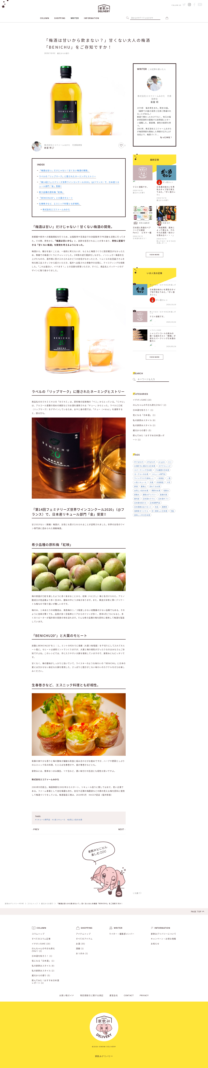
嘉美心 (143, 486)
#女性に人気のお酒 (74, 819)
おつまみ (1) (82, 953)
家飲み (137, 494)
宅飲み (166, 490)
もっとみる (165, 137)
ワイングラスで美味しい (143, 478)
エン (170, 462)
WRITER (75, 18)
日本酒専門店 (155, 503)
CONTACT (129, 995)
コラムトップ (38, 933)
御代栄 (137, 498)
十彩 (168, 482)
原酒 (136, 486)
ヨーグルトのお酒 (141, 474)
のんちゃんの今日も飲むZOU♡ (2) (149, 405)
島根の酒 (163, 494)
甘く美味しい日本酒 (159, 511)
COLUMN (44, 18)
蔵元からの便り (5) (142, 430)
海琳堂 (164, 507)
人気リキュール (140, 482)
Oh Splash (138, 462)
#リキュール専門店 (42, 819)
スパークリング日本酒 (143, 470)
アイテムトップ (83, 933)
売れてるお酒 (155, 486)
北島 (151, 482)
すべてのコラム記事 (41, 938)
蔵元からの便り (63, 53)
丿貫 (169, 478)
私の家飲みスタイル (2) (144, 425)
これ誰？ (136, 893)
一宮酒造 (160, 478)
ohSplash (151, 462)
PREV (36, 829)
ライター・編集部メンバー (121, 933)
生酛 (172, 511)
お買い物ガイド (66, 995)
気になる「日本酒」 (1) (144, 415)
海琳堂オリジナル (141, 511)
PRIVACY (144, 995)
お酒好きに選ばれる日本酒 (144, 466)
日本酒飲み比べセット (143, 507)
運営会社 (113, 995)
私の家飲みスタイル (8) (144, 420)
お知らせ (155, 943)
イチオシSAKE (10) (142, 399)
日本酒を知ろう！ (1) (143, 410)
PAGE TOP (196, 911)
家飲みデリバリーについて (163, 933)
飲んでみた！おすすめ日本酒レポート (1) (149, 437)
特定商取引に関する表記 (91, 995)
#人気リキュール (58, 819)
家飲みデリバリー (150, 494)
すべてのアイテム (84, 938)
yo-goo (162, 462)
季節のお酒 (156, 490)
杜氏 (157, 507)
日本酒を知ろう (140, 503)
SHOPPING (59, 18)
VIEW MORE (154, 255)
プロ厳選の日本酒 (162, 470)
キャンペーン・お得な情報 (163, 938)
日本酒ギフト (163, 498)
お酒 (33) (80, 943)
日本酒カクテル (149, 498)
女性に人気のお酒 (141, 490)
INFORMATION (91, 18)
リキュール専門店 (159, 474)
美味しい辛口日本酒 (142, 515)
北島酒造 (159, 482)
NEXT (121, 829)
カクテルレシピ (165, 466)
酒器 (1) (80, 948)
